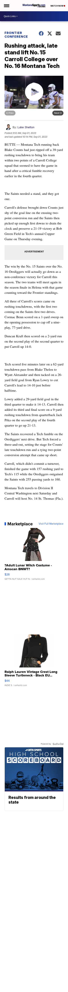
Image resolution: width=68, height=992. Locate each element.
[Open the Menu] (6, 5)
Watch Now (57, 6)
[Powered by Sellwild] (58, 744)
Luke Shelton (25, 127)
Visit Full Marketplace (51, 524)
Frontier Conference (16, 34)
